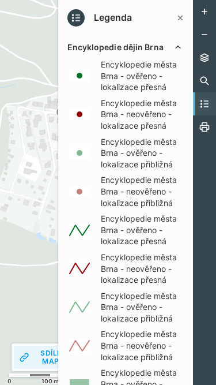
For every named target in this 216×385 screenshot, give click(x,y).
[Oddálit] (204, 34)
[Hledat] (204, 80)
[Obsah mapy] (204, 57)
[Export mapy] (204, 127)
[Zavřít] (180, 18)
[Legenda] (204, 103)
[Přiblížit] (204, 11)
